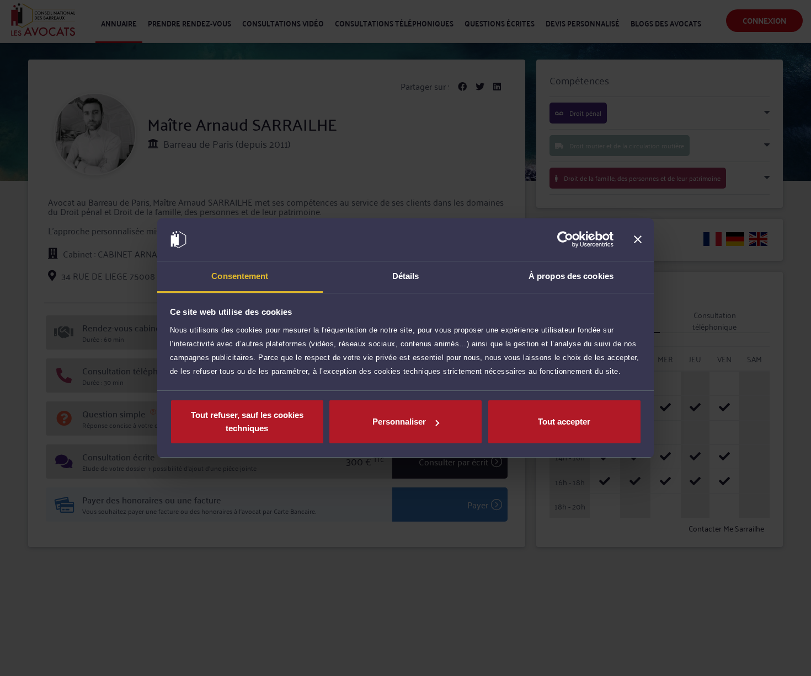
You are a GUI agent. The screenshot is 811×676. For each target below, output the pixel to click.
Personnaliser (399, 421)
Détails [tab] (405, 276)
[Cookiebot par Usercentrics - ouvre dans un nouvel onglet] (565, 240)
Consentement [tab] (239, 276)
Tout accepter (564, 421)
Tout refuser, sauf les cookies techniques (247, 421)
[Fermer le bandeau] (638, 240)
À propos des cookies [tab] (571, 276)
